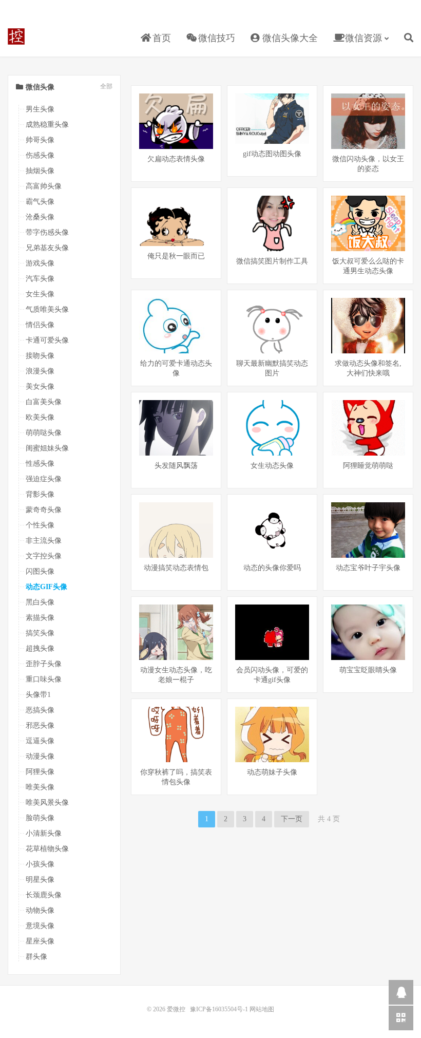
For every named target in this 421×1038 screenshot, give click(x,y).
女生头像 (40, 294)
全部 (106, 86)
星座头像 (40, 941)
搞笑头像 (40, 633)
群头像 (36, 956)
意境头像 (40, 926)
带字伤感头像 (47, 232)
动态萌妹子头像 (272, 772)
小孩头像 (40, 864)
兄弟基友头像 (47, 248)
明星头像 (40, 879)
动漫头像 (40, 756)
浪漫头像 (40, 371)
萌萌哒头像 (44, 433)
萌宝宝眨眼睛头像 (368, 670)
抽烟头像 (40, 171)
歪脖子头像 (44, 664)
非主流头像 (44, 540)
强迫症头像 (44, 479)
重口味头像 (44, 679)
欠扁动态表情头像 (176, 159)
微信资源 (362, 38)
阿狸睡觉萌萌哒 (368, 465)
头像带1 (38, 695)
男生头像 (40, 109)
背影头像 (40, 494)
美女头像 (40, 386)
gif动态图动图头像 (272, 154)
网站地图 (262, 1009)
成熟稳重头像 (47, 124)
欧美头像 (40, 417)
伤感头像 (40, 155)
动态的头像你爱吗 (272, 568)
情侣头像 (40, 325)
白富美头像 (44, 402)
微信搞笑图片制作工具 (272, 261)
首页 (160, 38)
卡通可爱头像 (47, 340)
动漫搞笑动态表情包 (176, 568)
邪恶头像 (40, 725)
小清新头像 (44, 833)
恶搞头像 (40, 710)
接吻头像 (40, 356)
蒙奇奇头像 (44, 510)
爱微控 (16, 36)
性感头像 (40, 463)
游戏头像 (40, 263)
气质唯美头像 (47, 309)
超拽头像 (40, 648)
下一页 (291, 819)
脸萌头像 (40, 818)
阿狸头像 (40, 772)
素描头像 (40, 617)
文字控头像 (44, 556)
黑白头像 (40, 602)
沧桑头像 (40, 217)
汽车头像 (40, 278)
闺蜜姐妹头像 (47, 448)
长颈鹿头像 (44, 895)
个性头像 (40, 525)
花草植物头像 (47, 849)
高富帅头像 (44, 186)
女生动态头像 (272, 465)
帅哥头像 (40, 140)
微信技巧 (215, 38)
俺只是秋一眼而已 (176, 256)
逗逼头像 (40, 741)
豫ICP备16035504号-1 (219, 1009)
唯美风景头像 (47, 802)
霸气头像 (40, 201)
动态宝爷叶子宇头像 (368, 568)
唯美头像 (40, 787)
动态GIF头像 (46, 587)
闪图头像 (40, 571)
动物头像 (40, 910)
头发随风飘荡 (176, 465)
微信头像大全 (289, 38)
